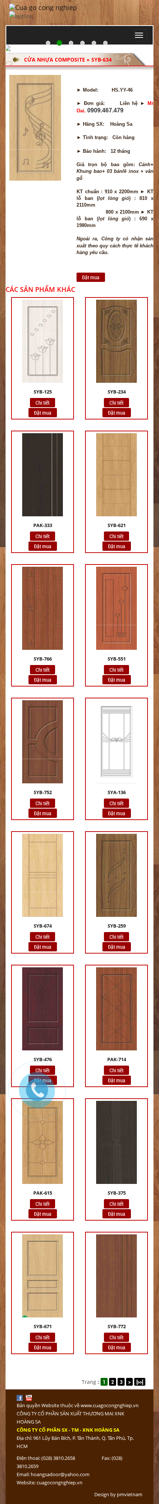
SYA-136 (117, 792)
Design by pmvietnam (118, 1494)
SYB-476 (43, 1059)
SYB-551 (117, 658)
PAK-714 (116, 1059)
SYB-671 (43, 1326)
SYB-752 (43, 792)
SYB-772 (117, 1326)
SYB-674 (43, 925)
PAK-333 (42, 525)
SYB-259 (117, 925)
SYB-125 (43, 391)
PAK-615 (42, 1192)
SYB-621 (117, 525)
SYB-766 (43, 658)
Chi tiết (42, 402)
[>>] (139, 1381)
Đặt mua (90, 277)
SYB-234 (117, 391)
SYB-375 (117, 1192)
